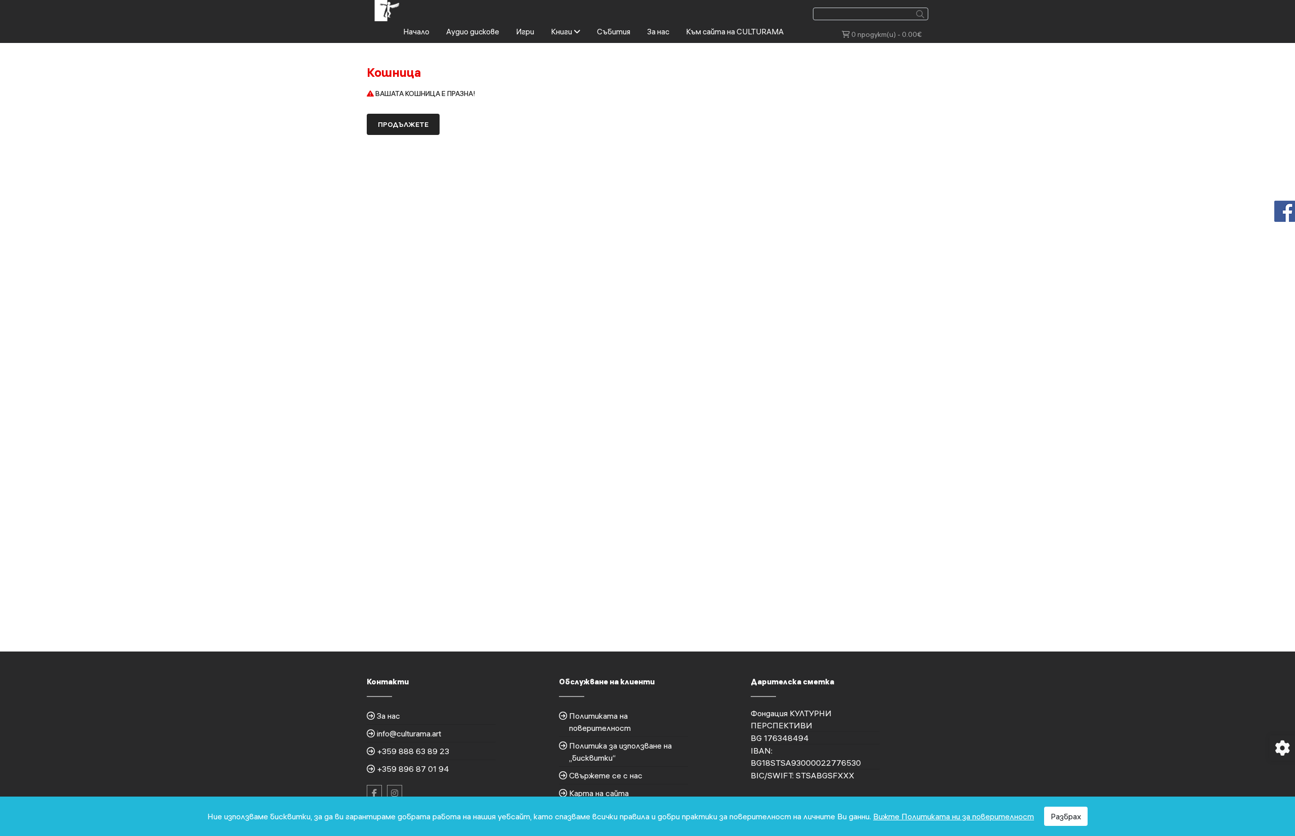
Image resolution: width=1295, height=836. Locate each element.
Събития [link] (613, 31)
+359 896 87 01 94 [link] (413, 769)
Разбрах (1066, 816)
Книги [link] (562, 31)
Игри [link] (525, 31)
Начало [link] (416, 31)
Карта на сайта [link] (599, 793)
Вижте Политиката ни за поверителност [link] (953, 816)
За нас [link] (658, 31)
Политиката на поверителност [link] (600, 722)
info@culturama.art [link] (409, 733)
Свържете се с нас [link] (605, 775)
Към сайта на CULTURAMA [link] (735, 31)
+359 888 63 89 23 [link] (413, 751)
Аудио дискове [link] (472, 31)
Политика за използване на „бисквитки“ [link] (620, 751)
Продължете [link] (403, 124)
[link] (387, 10)
